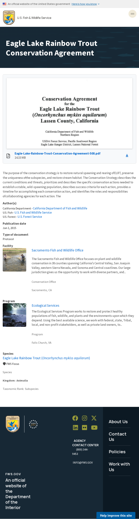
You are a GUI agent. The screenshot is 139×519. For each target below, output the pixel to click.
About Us (118, 421)
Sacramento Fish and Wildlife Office (57, 250)
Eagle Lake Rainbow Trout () (46, 358)
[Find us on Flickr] (86, 428)
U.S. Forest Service (30, 217)
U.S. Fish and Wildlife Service (33, 212)
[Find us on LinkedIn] (77, 428)
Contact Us (118, 436)
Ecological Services (45, 305)
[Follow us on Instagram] (86, 418)
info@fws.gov (83, 462)
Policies (117, 452)
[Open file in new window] (8, 156)
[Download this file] (127, 156)
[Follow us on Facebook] (76, 418)
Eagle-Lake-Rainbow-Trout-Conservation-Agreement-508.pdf (57, 153)
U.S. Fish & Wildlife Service (34, 18)
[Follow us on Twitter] (95, 418)
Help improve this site (116, 515)
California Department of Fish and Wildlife (60, 208)
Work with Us (119, 466)
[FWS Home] (9, 18)
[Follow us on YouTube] (95, 428)
